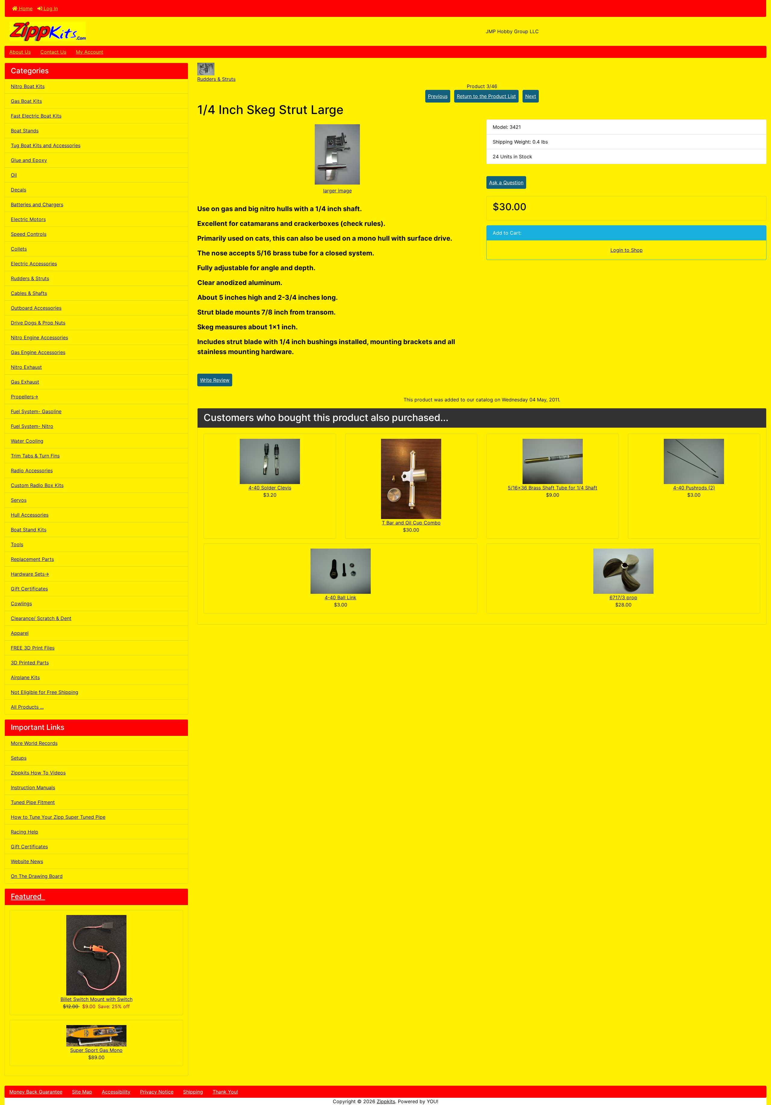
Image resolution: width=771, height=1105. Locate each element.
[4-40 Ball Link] (341, 571)
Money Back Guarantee (35, 1092)
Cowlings (21, 603)
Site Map (82, 1092)
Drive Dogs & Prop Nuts (38, 323)
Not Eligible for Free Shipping (44, 692)
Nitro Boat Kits (28, 86)
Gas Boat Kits (26, 101)
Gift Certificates (29, 589)
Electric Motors (28, 219)
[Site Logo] (131, 31)
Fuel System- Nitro (32, 426)
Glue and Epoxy (29, 160)
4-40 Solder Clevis (269, 488)
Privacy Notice (156, 1092)
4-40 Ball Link (340, 597)
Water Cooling (27, 441)
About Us (20, 52)
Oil (14, 175)
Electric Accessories (34, 264)
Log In (50, 8)
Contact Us (53, 52)
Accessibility (116, 1092)
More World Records (34, 743)
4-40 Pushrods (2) (694, 488)
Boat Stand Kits (28, 530)
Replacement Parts (32, 559)
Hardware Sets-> (30, 574)
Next (530, 96)
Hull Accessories (29, 515)
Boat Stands (25, 131)
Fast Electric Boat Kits (36, 116)
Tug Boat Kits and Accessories (45, 145)
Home (25, 8)
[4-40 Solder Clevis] (270, 461)
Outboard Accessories (36, 308)
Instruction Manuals (33, 787)
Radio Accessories (32, 470)
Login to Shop (626, 250)
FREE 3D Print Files (33, 648)
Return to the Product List (486, 96)
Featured (28, 896)
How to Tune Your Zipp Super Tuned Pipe (58, 817)
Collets (19, 249)
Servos (19, 500)
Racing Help (24, 832)
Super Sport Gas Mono (96, 1050)
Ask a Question (506, 182)
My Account (89, 52)
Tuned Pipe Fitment (33, 802)
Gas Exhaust (25, 382)
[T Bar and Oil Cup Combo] (411, 478)
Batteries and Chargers (37, 204)
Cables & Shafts (29, 293)
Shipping (193, 1092)
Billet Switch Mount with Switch (97, 999)
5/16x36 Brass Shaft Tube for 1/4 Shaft (552, 488)
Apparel (20, 633)
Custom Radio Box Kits (37, 485)
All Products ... (27, 707)
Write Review (214, 380)
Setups (19, 758)
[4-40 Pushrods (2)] (694, 461)
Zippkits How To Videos (38, 773)
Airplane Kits (25, 677)
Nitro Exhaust (26, 367)
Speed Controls (28, 234)
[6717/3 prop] (623, 571)
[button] (760, 1075)
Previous (438, 96)
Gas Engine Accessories (38, 352)
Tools (17, 544)
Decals (18, 190)
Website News (27, 861)
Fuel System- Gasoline (36, 411)
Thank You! (225, 1092)
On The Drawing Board (37, 876)
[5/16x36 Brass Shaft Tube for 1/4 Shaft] (553, 461)
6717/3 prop (623, 597)
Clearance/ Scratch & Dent (41, 618)
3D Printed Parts (30, 663)
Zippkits (386, 1101)
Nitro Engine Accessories (39, 337)
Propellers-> (24, 397)
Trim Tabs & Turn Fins (35, 456)
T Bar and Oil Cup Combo (411, 523)
